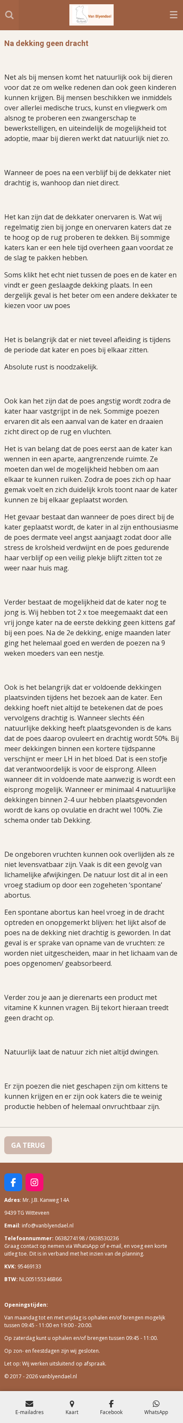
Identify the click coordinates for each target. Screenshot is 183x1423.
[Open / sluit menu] (173, 15)
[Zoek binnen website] (9, 15)
